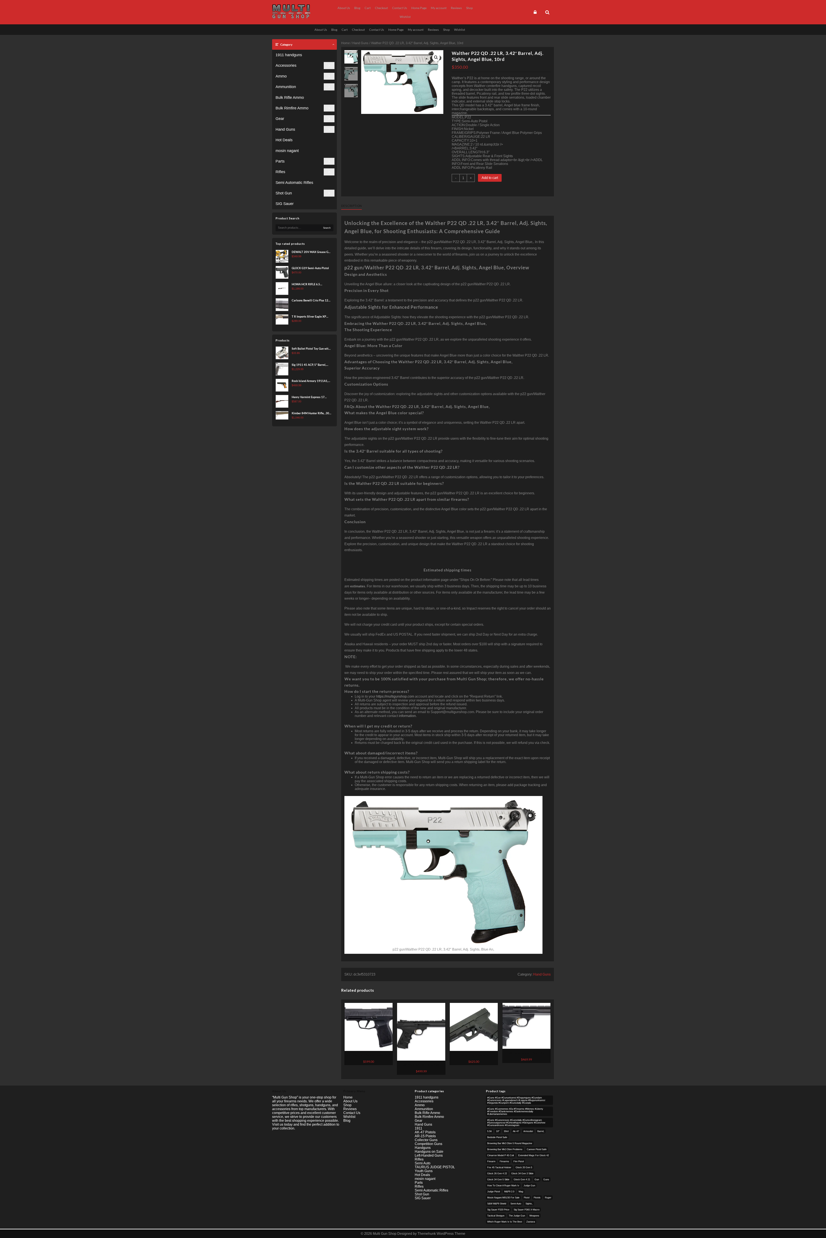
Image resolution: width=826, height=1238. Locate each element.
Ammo (281, 76)
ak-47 (516, 1131)
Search (327, 228)
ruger (548, 1197)
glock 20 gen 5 (524, 1167)
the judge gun (517, 1215)
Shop (347, 1105)
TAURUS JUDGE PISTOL (435, 1167)
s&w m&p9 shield (496, 1203)
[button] (436, 57)
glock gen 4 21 (522, 1179)
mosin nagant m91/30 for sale (503, 1197)
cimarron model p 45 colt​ (500, 1155)
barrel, (540, 1131)
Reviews (350, 1109)
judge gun (529, 1185)
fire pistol (518, 1161)
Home (345, 43)
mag (521, 1191)
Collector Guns (426, 1140)
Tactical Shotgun (495, 1215)
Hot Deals (284, 140)
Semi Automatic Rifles (294, 182)
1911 (418, 1128)
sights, (529, 1203)
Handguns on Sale (429, 1151)
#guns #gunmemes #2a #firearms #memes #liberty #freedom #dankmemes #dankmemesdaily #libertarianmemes (515, 1111)
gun (537, 1179)
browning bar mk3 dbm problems (504, 1149)
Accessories (286, 65)
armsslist (528, 1131)
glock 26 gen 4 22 (497, 1173)
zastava (530, 1221)
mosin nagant (287, 151)
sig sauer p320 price (498, 1209)
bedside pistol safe (497, 1137)
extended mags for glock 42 (533, 1155)
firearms (504, 1161)
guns (546, 1179)
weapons (534, 1215)
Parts (280, 161)
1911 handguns (289, 55)
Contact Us (351, 1113)
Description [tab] (351, 206)
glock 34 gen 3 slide (522, 1173)
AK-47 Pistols (425, 1132)
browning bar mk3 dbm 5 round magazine (509, 1143)
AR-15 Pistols (425, 1136)
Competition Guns (428, 1144)
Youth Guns (424, 1171)
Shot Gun (284, 193)
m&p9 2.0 (509, 1191)
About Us (350, 1101)
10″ (497, 1131)
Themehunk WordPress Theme (441, 1233)
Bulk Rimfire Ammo (292, 108)
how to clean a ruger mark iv (503, 1185)
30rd (506, 1131)
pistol (526, 1197)
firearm (491, 1161)
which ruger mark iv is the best (504, 1221)
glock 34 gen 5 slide (498, 1179)
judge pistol (493, 1191)
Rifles (280, 172)
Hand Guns (285, 129)
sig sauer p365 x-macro (526, 1209)
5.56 (489, 1131)
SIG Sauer (285, 204)
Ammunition (286, 87)
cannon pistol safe (537, 1149)
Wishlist (349, 1117)
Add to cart (490, 178)
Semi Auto (422, 1163)
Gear (280, 118)
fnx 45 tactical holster (499, 1167)
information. (408, 716)
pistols (537, 1197)
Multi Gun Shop (384, 1233)
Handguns (423, 1148)
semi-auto (515, 1203)
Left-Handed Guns (429, 1155)
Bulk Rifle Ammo (290, 97)
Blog (346, 1120)
